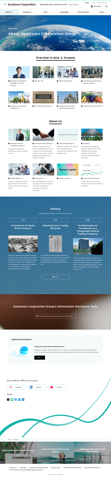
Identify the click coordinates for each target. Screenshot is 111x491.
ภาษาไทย (93, 2)
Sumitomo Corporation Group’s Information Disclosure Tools (55, 316)
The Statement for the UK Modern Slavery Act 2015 (26, 470)
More (39, 357)
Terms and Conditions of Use (39, 467)
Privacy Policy (56, 467)
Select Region (97, 6)
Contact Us (13, 467)
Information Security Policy (72, 467)
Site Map (23, 467)
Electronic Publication (92, 467)
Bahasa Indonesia (103, 2)
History (56, 277)
